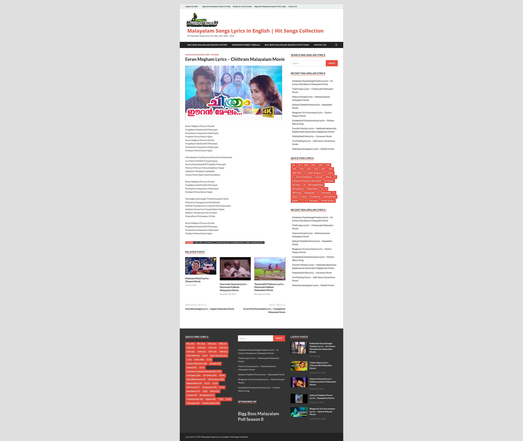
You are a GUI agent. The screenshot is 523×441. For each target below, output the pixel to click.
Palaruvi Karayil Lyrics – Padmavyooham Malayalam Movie (323, 381)
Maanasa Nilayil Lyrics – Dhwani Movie (197, 280)
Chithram (215, 55)
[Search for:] (314, 63)
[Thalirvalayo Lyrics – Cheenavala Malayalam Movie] (299, 362)
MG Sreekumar (237, 242)
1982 (306, 165)
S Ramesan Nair (329, 197)
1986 (313, 165)
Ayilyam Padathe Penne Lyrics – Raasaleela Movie (261, 374)
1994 (316, 169)
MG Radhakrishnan (315, 185)
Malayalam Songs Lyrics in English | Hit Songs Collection (255, 30)
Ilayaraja (318, 177)
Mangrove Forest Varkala (242, 6)
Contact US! (292, 6)
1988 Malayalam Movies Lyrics (197, 55)
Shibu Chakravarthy (254, 242)
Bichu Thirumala (314, 173)
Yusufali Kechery (327, 201)
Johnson (328, 177)
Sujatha (295, 201)
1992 (301, 169)
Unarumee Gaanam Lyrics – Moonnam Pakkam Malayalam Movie (234, 287)
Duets (330, 173)
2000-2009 (297, 173)
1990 (328, 165)
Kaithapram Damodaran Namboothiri (307, 181)
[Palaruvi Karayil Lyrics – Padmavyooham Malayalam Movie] (299, 379)
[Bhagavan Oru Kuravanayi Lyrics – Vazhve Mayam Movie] (299, 409)
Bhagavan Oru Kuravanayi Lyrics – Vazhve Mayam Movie (322, 411)
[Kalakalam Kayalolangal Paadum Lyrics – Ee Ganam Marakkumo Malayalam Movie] (299, 343)
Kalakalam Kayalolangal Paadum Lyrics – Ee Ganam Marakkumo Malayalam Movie (322, 347)
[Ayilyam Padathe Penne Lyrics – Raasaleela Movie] (299, 395)
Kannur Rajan (222, 242)
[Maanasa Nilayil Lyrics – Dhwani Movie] (200, 266)
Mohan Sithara (312, 189)
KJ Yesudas (329, 181)
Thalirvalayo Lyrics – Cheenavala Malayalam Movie (321, 365)
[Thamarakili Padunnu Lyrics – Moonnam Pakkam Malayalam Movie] (269, 269)
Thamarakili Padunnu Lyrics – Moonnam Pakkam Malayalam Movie (269, 287)
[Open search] (336, 45)
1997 (323, 169)
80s (200, 242)
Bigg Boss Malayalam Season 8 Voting (216, 6)
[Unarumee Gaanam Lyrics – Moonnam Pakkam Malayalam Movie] (235, 269)
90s (299, 165)
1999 (330, 169)
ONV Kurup (296, 193)
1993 (309, 169)
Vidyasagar (313, 201)
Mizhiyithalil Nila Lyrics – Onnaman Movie (312, 136)
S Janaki (303, 197)
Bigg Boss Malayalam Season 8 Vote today (270, 6)
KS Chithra (296, 185)
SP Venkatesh (315, 197)
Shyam (294, 197)
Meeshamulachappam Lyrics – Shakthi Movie (313, 148)
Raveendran (326, 193)
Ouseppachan (309, 193)
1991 (294, 169)
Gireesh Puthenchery (304, 177)
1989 (320, 165)
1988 (196, 242)
